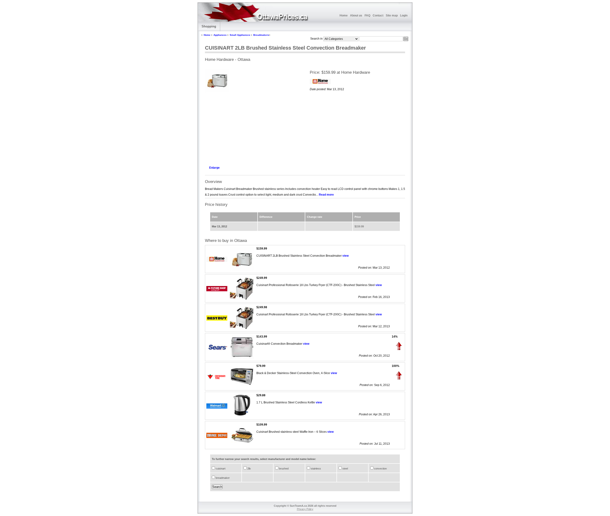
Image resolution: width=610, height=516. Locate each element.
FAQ (367, 15)
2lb (249, 468)
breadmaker (222, 477)
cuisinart (220, 468)
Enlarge (214, 167)
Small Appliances (240, 35)
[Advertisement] (252, 127)
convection (380, 468)
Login (403, 15)
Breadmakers (261, 35)
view (345, 255)
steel (345, 468)
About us (356, 15)
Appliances (220, 35)
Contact (378, 15)
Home (344, 15)
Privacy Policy (305, 509)
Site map (392, 15)
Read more (326, 194)
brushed (283, 468)
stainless (315, 468)
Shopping (209, 26)
